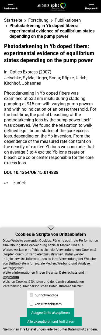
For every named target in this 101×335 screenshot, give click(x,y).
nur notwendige (46, 295)
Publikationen (68, 20)
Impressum (11, 277)
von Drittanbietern (48, 304)
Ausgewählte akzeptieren (50, 313)
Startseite (13, 20)
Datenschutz (68, 272)
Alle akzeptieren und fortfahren (50, 321)
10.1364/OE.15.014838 (35, 172)
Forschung (38, 20)
